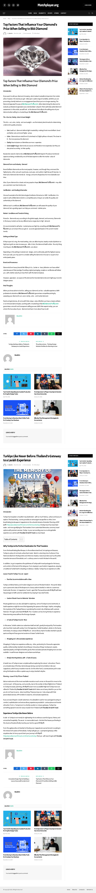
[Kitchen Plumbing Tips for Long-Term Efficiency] (73, 81)
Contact (63, 13)
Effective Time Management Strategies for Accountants (46, 419)
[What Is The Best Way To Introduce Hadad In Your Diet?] (73, 91)
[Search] (92, 13)
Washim (11, 33)
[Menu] (4, 13)
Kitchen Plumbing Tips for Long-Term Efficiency (86, 80)
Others (56, 13)
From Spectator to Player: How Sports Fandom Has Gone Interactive (47, 393)
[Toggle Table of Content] (20, 539)
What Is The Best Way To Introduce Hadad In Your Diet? (86, 90)
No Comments (27, 33)
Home (30, 13)
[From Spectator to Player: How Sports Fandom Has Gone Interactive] (48, 381)
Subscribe (88, 5)
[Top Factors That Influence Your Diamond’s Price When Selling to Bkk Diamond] (32, 57)
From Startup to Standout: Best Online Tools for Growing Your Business (16, 419)
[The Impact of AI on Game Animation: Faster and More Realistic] (73, 61)
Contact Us (82, 889)
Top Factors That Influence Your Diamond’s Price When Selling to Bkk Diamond (46, 781)
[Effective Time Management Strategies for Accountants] (48, 408)
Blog (35, 13)
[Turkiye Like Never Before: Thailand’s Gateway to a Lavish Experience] (32, 488)
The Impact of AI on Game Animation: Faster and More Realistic (86, 60)
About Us (74, 889)
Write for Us (90, 889)
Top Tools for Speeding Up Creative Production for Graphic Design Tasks (16, 393)
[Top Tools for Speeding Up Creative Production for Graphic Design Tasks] (17, 381)
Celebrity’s (42, 13)
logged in (15, 436)
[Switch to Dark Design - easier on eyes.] (89, 13)
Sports (50, 13)
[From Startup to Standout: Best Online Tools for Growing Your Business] (17, 408)
